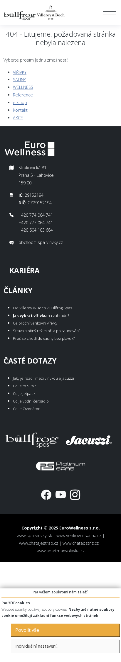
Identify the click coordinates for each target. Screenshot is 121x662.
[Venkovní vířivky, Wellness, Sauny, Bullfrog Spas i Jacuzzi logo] (35, 12)
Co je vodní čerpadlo (31, 401)
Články (18, 290)
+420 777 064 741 (36, 222)
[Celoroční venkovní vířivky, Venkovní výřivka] (32, 439)
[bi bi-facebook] (46, 494)
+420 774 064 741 (36, 215)
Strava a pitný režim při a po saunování (46, 330)
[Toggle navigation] (109, 12)
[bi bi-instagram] (75, 494)
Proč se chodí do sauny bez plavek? (44, 338)
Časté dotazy (30, 361)
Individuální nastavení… (37, 646)
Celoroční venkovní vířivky (35, 323)
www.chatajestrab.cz (38, 543)
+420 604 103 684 (36, 230)
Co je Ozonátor (26, 408)
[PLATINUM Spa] (60, 465)
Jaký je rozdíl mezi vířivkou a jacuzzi (43, 378)
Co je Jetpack (24, 393)
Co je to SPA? (24, 385)
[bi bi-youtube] (61, 494)
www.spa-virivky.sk (34, 535)
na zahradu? (41, 315)
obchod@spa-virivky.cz (41, 242)
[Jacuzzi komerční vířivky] (89, 439)
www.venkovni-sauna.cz (78, 535)
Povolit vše (27, 630)
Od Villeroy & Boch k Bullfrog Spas (42, 307)
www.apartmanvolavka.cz (61, 551)
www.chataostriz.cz (81, 543)
